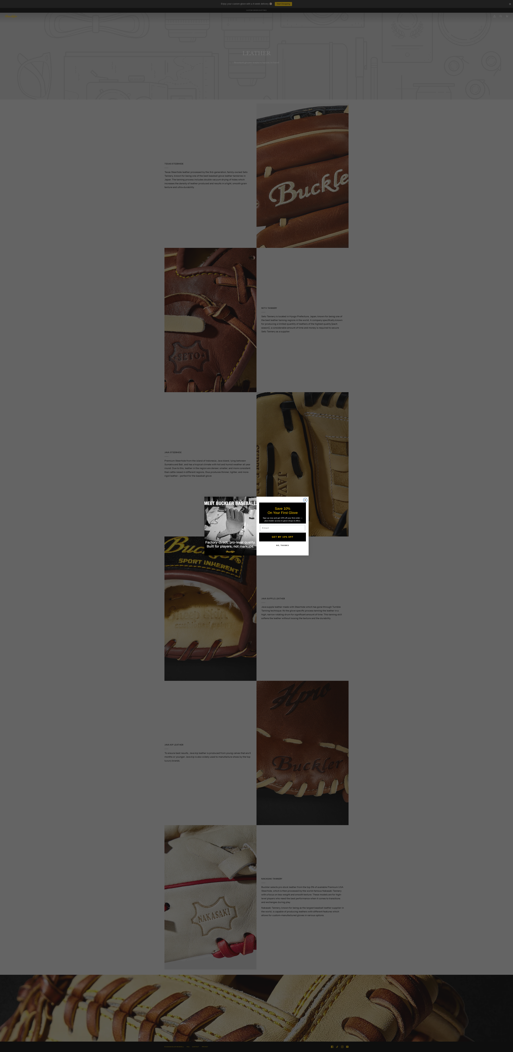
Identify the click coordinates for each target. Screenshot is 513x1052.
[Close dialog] (305, 500)
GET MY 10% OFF (282, 537)
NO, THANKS (282, 545)
